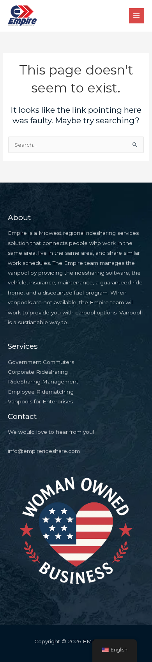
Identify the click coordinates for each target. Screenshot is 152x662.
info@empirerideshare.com (44, 451)
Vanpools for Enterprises (40, 401)
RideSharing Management (43, 381)
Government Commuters (41, 362)
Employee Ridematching (41, 392)
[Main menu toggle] (136, 15)
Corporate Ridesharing (38, 372)
